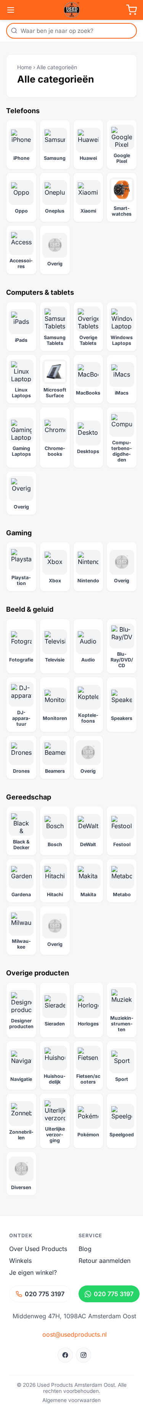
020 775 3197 (44, 1294)
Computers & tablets (40, 292)
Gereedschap (28, 797)
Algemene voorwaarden (71, 1400)
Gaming (19, 533)
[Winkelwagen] (131, 10)
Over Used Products (38, 1249)
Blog (85, 1249)
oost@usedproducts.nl (74, 1334)
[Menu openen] (10, 10)
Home (24, 67)
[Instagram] (83, 1355)
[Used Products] (72, 10)
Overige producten (37, 973)
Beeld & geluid (29, 609)
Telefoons (23, 111)
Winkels (20, 1260)
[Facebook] (65, 1355)
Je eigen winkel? (33, 1272)
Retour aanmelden (104, 1260)
